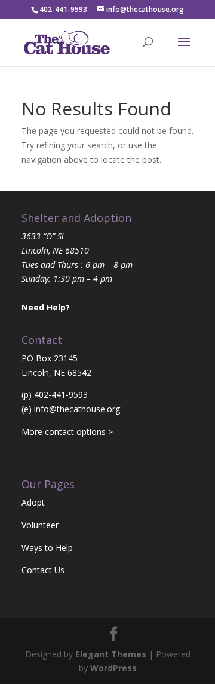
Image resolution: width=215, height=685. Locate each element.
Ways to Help (47, 547)
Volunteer (40, 525)
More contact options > (67, 431)
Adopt (33, 502)
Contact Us (43, 570)
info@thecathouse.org (77, 409)
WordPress (113, 668)
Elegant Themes (110, 654)
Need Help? (46, 307)
